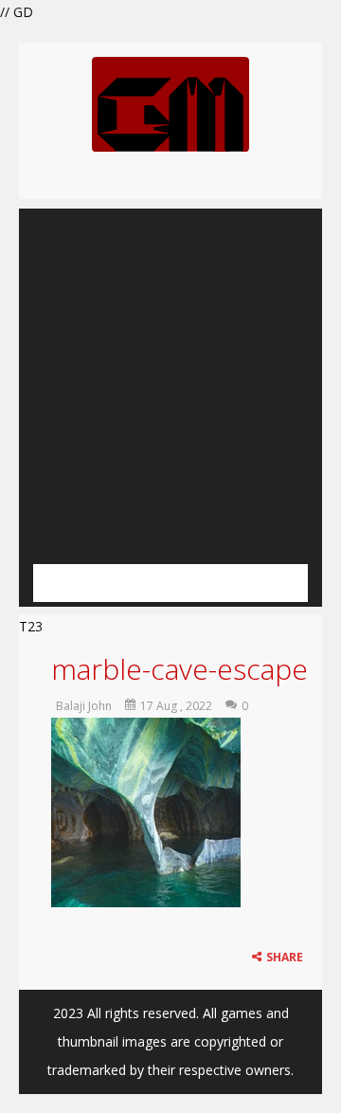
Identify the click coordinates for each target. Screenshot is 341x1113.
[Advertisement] (170, 379)
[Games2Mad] (170, 103)
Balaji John (84, 706)
